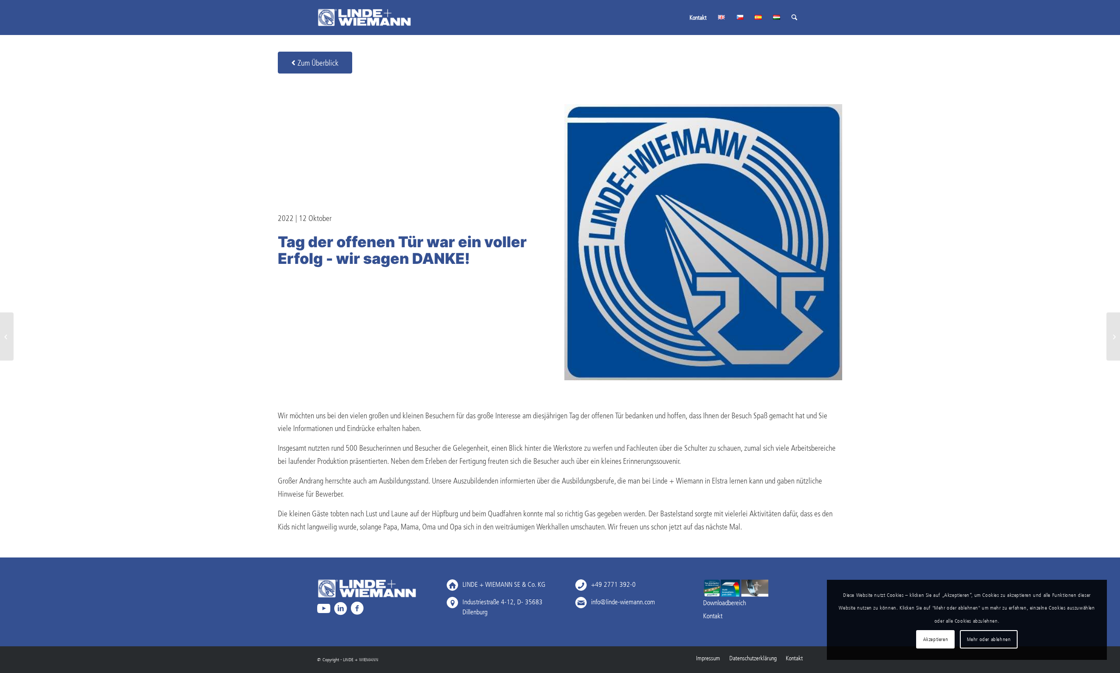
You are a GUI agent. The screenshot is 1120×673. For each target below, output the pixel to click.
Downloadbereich (724, 602)
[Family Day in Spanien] (7, 336)
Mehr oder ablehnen (989, 639)
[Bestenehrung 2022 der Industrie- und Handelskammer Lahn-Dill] (1113, 336)
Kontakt (712, 615)
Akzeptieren (935, 639)
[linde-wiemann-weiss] (364, 17)
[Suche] (794, 17)
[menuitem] (698, 17)
